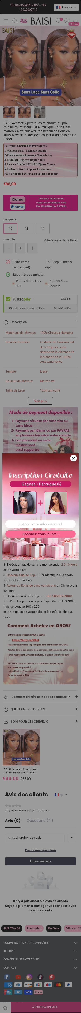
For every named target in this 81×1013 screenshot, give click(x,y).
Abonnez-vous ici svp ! (40, 534)
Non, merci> (40, 544)
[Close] (74, 458)
